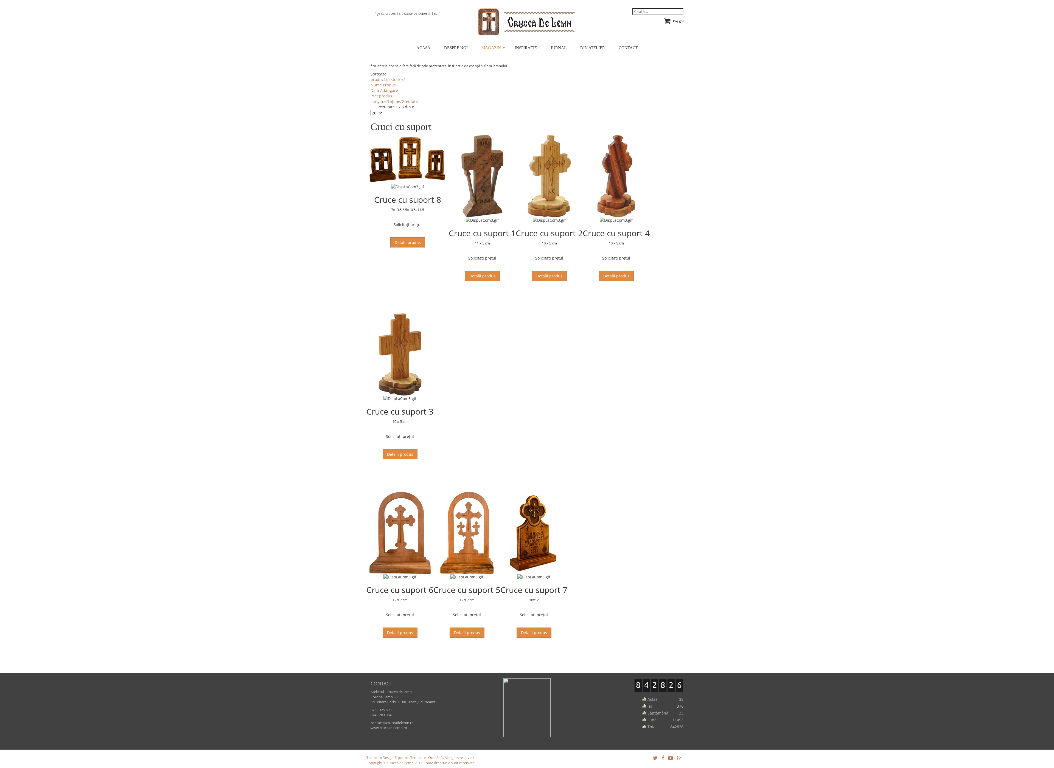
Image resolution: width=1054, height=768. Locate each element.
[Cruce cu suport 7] (534, 533)
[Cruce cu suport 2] (549, 176)
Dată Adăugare (384, 90)
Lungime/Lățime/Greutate (394, 101)
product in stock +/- (388, 79)
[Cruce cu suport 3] (400, 354)
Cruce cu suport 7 (533, 589)
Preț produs (381, 96)
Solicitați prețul (408, 224)
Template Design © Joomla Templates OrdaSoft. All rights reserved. (420, 757)
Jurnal (559, 48)
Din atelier (592, 48)
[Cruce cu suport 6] (400, 533)
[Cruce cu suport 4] (616, 176)
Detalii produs (408, 242)
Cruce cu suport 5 (466, 589)
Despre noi (456, 48)
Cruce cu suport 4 (616, 233)
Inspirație (526, 48)
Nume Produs (383, 85)
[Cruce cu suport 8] (407, 159)
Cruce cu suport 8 (407, 199)
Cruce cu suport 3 (399, 411)
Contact (628, 48)
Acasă (423, 48)
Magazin (491, 48)
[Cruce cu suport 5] (467, 533)
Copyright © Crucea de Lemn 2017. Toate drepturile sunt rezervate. (420, 762)
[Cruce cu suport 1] (482, 176)
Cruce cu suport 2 (549, 233)
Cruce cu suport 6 (399, 589)
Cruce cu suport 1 (482, 233)
